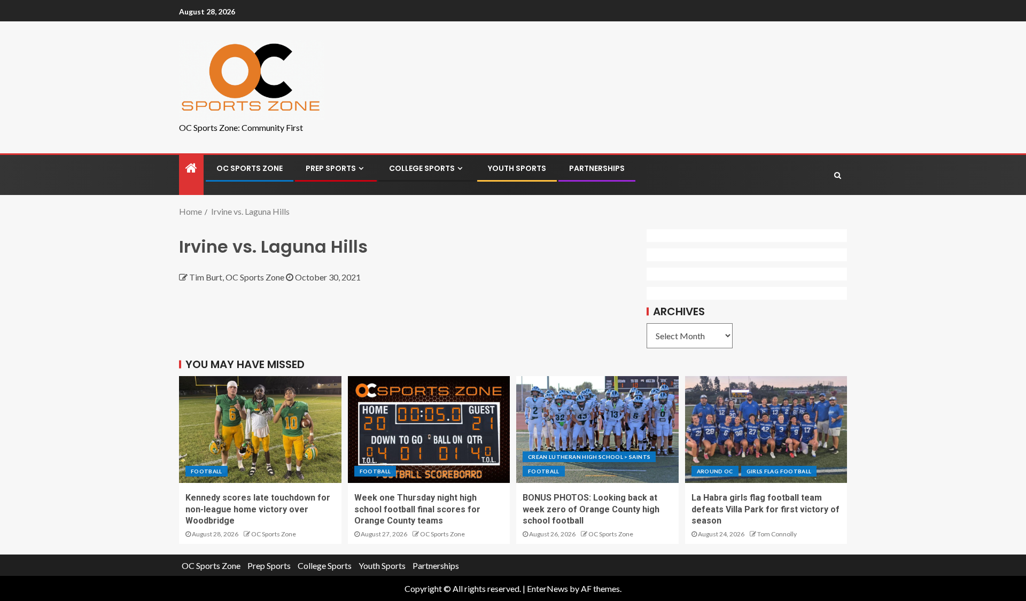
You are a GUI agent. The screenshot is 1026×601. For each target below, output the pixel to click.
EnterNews (547, 588)
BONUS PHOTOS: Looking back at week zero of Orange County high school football (591, 509)
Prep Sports (331, 168)
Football (206, 471)
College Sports (422, 168)
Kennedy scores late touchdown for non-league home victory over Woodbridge (257, 509)
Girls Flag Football (779, 471)
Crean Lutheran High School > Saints (589, 457)
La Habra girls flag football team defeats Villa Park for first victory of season (765, 509)
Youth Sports (517, 168)
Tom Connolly (777, 534)
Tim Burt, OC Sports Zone (237, 277)
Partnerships (597, 168)
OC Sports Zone (249, 168)
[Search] (837, 175)
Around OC (715, 471)
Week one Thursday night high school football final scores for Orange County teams (417, 509)
